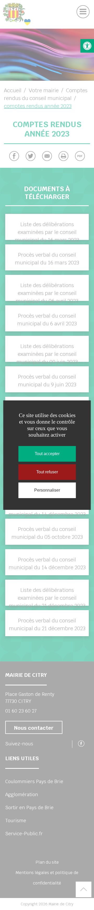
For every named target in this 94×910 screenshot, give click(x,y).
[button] (87, 46)
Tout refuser (47, 472)
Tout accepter (47, 453)
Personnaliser (47, 490)
